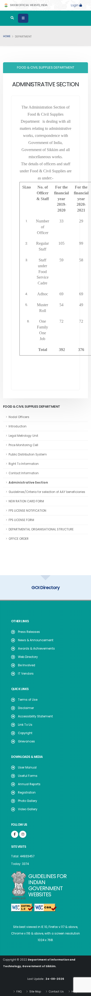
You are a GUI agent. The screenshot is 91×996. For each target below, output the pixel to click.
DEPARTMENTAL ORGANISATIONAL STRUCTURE (41, 529)
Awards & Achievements (36, 649)
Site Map (35, 991)
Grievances (26, 741)
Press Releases (29, 632)
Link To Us (25, 725)
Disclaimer (26, 708)
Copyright (25, 733)
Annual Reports (29, 784)
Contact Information (24, 473)
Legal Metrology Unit (23, 436)
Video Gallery (27, 809)
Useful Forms (27, 776)
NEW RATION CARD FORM (26, 501)
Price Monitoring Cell (23, 445)
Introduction (18, 426)
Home (7, 36)
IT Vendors (26, 674)
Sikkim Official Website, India (28, 5)
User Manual (27, 767)
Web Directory (28, 657)
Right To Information (24, 464)
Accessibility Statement (35, 716)
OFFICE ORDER (19, 539)
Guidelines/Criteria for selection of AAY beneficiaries (47, 492)
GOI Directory (45, 587)
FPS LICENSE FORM (21, 520)
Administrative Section (28, 483)
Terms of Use (27, 700)
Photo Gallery (27, 801)
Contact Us (56, 991)
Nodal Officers (19, 417)
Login (75, 5)
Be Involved (26, 665)
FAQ (18, 991)
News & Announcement (35, 640)
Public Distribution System (28, 454)
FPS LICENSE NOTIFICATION (27, 511)
